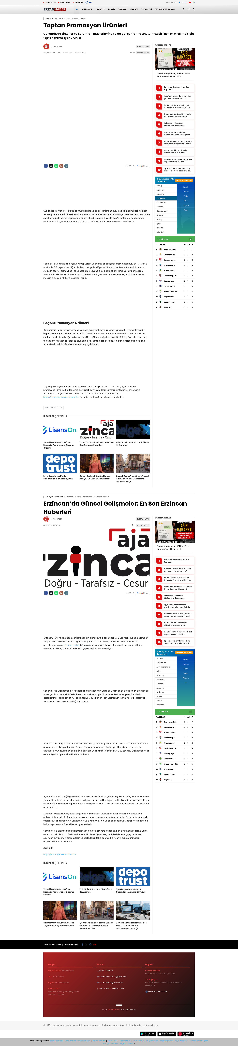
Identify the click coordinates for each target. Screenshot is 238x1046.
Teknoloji (146, 9)
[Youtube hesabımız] (190, 2)
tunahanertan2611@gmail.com (112, 977)
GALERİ (51, 2)
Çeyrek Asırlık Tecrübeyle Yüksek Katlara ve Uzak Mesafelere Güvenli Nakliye (176, 151)
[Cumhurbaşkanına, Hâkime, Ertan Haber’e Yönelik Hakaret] (175, 59)
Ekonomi (122, 9)
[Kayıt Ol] (184, 9)
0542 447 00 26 (106, 971)
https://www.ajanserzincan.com (59, 854)
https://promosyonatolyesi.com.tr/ (60, 397)
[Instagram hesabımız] (186, 2)
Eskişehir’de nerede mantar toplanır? (176, 88)
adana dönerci (56, 1041)
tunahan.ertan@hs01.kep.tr (111, 983)
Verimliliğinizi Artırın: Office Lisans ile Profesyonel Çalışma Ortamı (178, 106)
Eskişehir (100, 9)
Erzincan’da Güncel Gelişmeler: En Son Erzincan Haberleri (178, 115)
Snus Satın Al (138, 1041)
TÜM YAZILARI (143, 46)
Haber (130, 1043)
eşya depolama (182, 1041)
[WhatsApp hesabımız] (194, 2)
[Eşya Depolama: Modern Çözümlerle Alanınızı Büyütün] (60, 463)
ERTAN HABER (56, 46)
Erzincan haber (72, 645)
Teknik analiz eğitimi (199, 1041)
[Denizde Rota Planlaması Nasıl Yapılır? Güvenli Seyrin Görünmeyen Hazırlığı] (133, 910)
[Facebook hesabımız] (179, 2)
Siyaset (134, 9)
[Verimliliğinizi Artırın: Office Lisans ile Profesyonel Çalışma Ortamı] (60, 429)
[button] (77, 9)
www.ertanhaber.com (157, 991)
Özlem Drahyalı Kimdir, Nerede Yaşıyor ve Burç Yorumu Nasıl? (178, 142)
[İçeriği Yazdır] (66, 166)
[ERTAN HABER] (54, 10)
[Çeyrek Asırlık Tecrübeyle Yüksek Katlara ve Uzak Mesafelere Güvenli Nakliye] (133, 463)
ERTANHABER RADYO (165, 9)
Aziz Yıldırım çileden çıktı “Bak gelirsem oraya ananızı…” (177, 97)
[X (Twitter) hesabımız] (183, 2)
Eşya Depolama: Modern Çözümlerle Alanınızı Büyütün (177, 133)
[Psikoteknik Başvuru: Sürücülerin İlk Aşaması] (133, 429)
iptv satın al (125, 1041)
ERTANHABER (113, 1041)
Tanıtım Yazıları (143, 53)
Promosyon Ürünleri (54, 408)
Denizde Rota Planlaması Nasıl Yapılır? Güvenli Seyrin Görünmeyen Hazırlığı (178, 160)
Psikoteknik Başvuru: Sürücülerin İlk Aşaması (174, 124)
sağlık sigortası (166, 1041)
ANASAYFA (87, 9)
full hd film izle (99, 1041)
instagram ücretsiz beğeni (114, 1043)
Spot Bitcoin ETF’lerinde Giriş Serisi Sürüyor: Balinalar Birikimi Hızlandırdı (178, 169)
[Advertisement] (96, 190)
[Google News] (142, 166)
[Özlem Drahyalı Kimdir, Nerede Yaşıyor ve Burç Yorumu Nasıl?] (97, 463)
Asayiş (111, 9)
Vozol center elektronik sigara (77, 1041)
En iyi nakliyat (152, 1041)
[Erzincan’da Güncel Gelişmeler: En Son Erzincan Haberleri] (97, 429)
